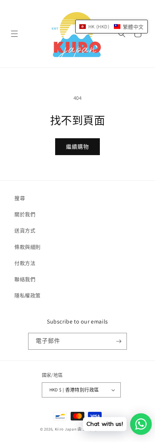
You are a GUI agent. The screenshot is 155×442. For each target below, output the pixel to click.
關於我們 (24, 214)
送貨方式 (24, 230)
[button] (14, 34)
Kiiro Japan (66, 429)
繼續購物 (77, 146)
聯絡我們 (24, 279)
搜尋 (19, 198)
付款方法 (24, 263)
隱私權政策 (27, 295)
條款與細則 (27, 247)
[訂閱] (119, 341)
